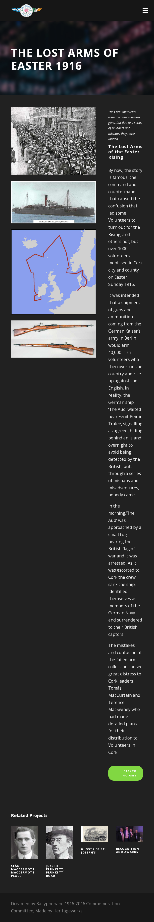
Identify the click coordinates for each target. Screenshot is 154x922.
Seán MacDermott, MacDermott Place (24, 848)
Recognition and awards (129, 840)
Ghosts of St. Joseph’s (94, 840)
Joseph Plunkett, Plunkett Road (59, 848)
